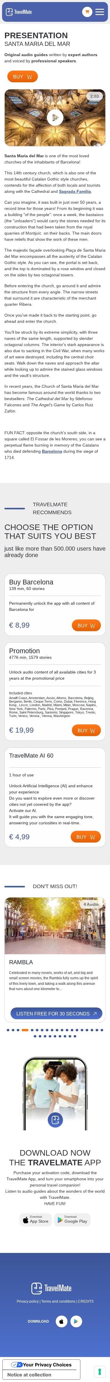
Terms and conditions (58, 1301)
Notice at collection (29, 1375)
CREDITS (86, 1301)
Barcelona (52, 451)
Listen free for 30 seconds (53, 1013)
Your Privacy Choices (47, 1365)
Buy (18, 76)
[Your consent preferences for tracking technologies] (99, 1371)
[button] (8, 1030)
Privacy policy (28, 1301)
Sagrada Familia (75, 191)
